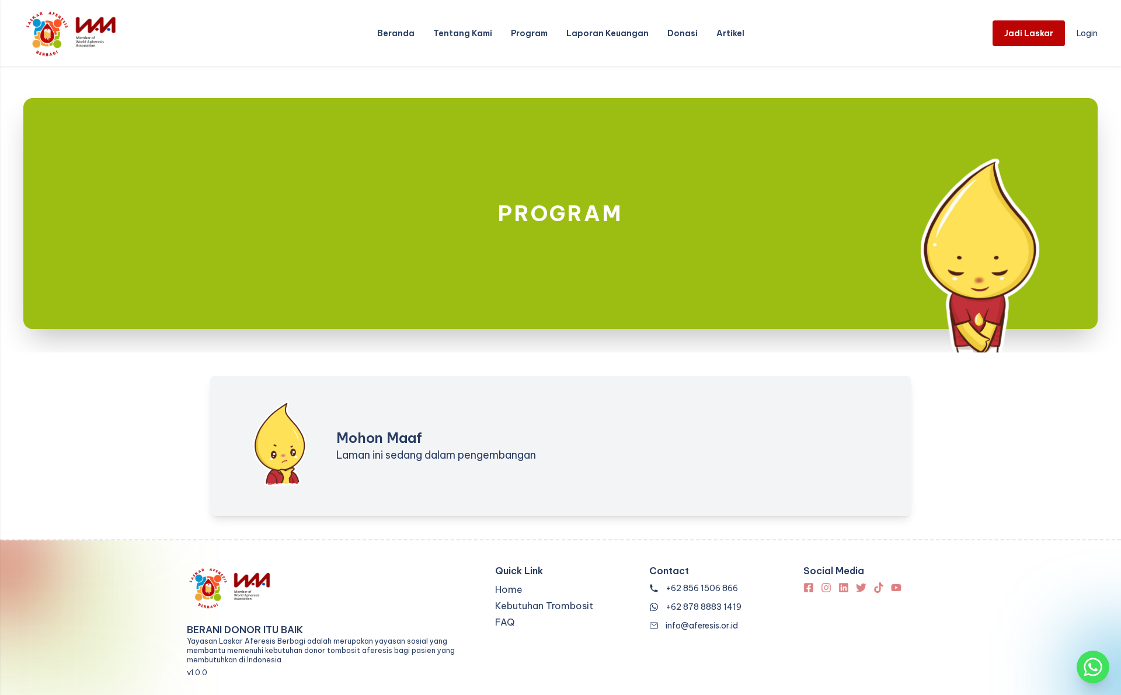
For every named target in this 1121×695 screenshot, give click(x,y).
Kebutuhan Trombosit (544, 606)
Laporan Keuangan (607, 33)
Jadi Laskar (1028, 33)
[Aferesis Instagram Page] (826, 587)
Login (1087, 33)
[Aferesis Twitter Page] (861, 587)
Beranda (396, 33)
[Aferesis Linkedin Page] (843, 587)
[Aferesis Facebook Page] (808, 587)
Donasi (682, 33)
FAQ (504, 622)
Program (529, 33)
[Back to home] (70, 33)
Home (509, 589)
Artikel (730, 33)
